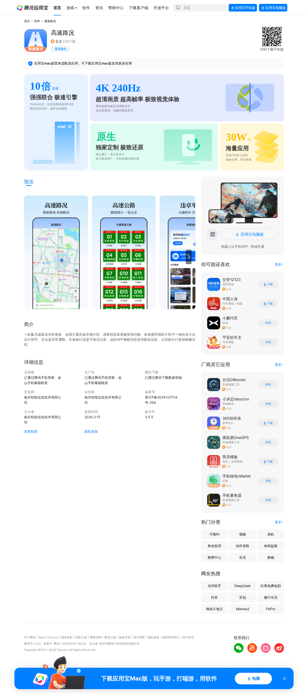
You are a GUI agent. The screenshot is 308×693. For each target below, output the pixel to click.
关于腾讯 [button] (30, 637)
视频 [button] (242, 534)
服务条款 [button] (67, 637)
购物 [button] (270, 557)
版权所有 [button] (124, 637)
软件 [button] (37, 21)
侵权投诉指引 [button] (171, 637)
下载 (270, 284)
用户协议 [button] (188, 637)
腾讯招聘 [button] (96, 637)
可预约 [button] (214, 534)
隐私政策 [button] (91, 431)
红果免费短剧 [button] (271, 586)
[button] (32, 8)
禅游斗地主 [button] (214, 609)
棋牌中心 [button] (214, 557)
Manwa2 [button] (242, 609)
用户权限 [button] (139, 637)
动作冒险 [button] (242, 546)
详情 (268, 323)
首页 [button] (27, 21)
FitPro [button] (270, 609)
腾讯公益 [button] (110, 637)
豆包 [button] (242, 597)
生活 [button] (242, 557)
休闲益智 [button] (270, 546)
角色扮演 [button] (214, 546)
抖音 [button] (214, 597)
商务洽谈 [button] (81, 637)
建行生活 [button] (270, 597)
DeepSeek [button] (242, 586)
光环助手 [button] (214, 586)
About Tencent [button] (48, 637)
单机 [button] (270, 534)
